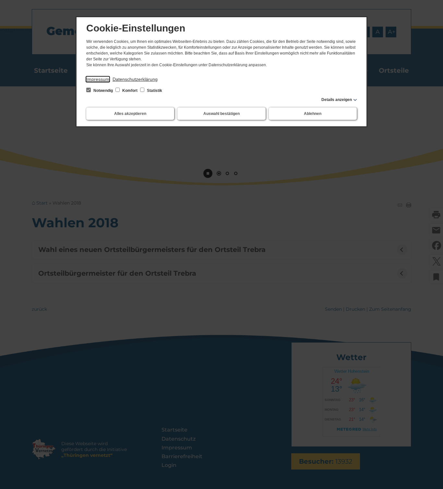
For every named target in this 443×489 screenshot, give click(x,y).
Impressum (97, 79)
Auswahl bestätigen (221, 113)
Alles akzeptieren (130, 113)
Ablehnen (312, 113)
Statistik (154, 90)
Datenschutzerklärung (135, 79)
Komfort (129, 90)
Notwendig (103, 90)
